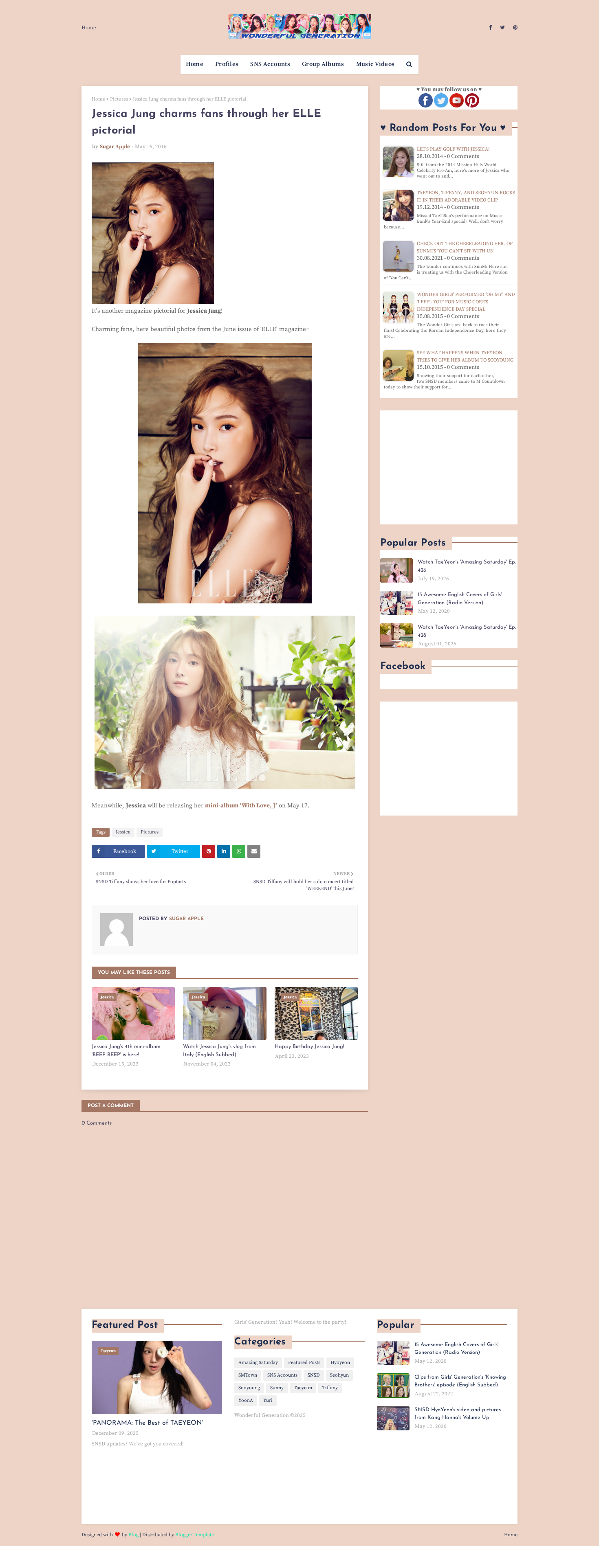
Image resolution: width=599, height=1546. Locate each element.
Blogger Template (194, 1535)
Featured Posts (304, 1363)
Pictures (119, 99)
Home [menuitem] (194, 64)
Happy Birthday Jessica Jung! (309, 1046)
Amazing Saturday (258, 1363)
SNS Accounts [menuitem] (270, 64)
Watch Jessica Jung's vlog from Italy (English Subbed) (219, 1050)
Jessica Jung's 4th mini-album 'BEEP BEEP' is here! (126, 1050)
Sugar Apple (115, 146)
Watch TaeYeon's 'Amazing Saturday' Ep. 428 (467, 631)
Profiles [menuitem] (226, 64)
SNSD (314, 1375)
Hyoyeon (340, 1363)
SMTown (247, 1375)
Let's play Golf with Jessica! (453, 149)
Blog (133, 1535)
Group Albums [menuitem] (323, 64)
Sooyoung (249, 1388)
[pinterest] (514, 28)
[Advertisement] (449, 467)
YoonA (245, 1400)
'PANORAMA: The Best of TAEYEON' (147, 1423)
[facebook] (490, 28)
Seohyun (339, 1375)
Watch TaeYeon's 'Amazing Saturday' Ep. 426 (467, 566)
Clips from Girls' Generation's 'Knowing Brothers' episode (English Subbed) (460, 1381)
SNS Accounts (282, 1375)
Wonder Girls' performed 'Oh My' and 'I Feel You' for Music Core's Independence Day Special (466, 302)
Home (88, 27)
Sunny (277, 1388)
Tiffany (330, 1388)
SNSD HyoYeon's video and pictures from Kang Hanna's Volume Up (457, 1414)
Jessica (123, 832)
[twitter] (502, 28)
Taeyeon (303, 1388)
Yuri (268, 1400)
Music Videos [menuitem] (375, 64)
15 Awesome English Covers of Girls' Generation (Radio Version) (460, 598)
